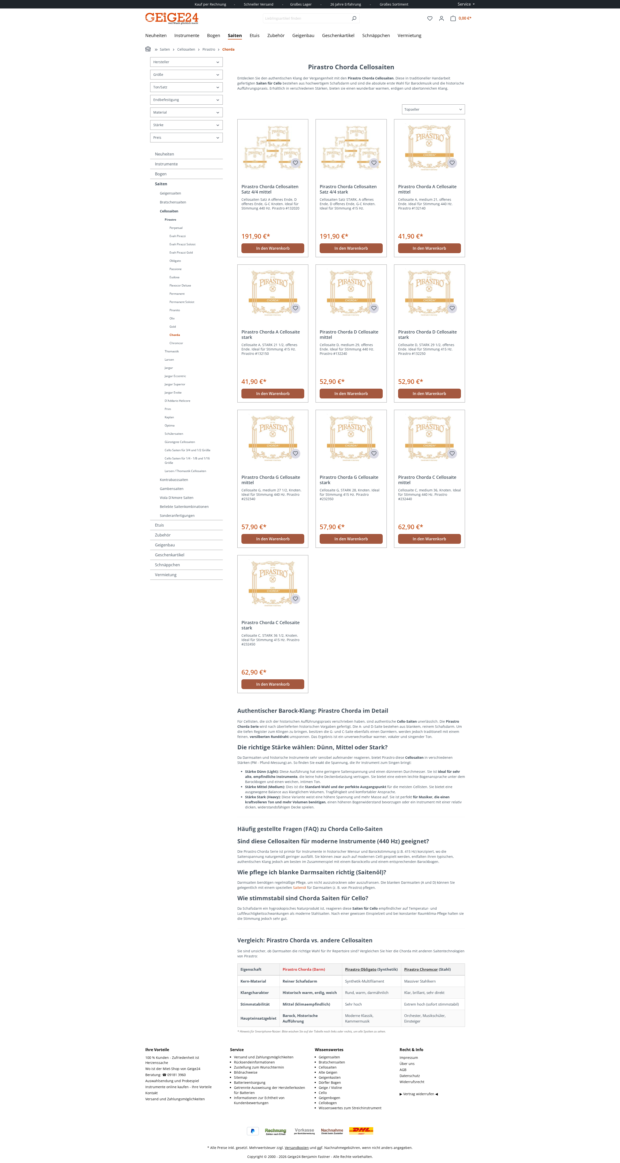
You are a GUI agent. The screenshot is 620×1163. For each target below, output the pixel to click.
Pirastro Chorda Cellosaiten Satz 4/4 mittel (269, 189)
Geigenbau (165, 545)
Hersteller (161, 62)
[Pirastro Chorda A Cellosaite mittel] (429, 147)
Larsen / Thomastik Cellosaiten (185, 471)
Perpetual (176, 228)
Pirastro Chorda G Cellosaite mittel (270, 479)
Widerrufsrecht (412, 1081)
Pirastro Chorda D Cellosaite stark (427, 334)
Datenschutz (410, 1075)
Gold (173, 327)
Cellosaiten (169, 211)
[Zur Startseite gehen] (172, 18)
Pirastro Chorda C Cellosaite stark (270, 625)
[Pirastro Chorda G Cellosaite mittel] (272, 438)
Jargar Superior (175, 384)
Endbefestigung (166, 99)
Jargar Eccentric (175, 376)
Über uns (407, 1063)
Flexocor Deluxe (180, 285)
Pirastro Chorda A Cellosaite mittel (427, 189)
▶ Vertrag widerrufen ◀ (419, 1094)
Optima (170, 425)
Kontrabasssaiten (174, 479)
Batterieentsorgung (249, 1082)
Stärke (158, 125)
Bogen (161, 174)
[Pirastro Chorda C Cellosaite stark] (272, 583)
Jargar (169, 368)
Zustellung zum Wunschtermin (259, 1067)
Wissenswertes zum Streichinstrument (350, 1108)
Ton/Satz (160, 87)
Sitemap (240, 1077)
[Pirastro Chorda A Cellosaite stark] (272, 293)
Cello (323, 1092)
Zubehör (163, 535)
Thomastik (172, 351)
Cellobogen (328, 1103)
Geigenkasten (330, 1077)
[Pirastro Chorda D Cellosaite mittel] (351, 293)
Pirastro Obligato (360, 969)
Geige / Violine (330, 1087)
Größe (158, 74)
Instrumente (166, 164)
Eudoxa (174, 277)
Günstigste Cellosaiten (180, 442)
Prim (168, 409)
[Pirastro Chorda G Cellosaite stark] (351, 438)
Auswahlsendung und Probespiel (172, 1080)
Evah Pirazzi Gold (181, 252)
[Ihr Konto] (441, 18)
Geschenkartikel (169, 555)
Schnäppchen (167, 564)
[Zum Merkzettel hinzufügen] (295, 163)
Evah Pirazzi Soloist (182, 244)
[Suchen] (354, 18)
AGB (403, 1069)
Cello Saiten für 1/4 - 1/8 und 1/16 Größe (187, 460)
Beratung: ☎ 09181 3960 (165, 1074)
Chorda (175, 335)
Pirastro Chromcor (421, 969)
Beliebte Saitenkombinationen (184, 506)
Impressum (409, 1057)
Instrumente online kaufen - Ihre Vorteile (178, 1087)
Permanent (177, 294)
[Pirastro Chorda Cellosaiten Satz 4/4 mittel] (272, 147)
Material (160, 112)
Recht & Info (411, 1049)
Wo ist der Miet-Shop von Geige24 (172, 1068)
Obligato (175, 261)
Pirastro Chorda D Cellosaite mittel (349, 334)
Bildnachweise (245, 1072)
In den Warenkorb (273, 248)
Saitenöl (300, 887)
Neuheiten (164, 154)
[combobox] (306, 18)
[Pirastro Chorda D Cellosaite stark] (429, 293)
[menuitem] (269, 1057)
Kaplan (169, 417)
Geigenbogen (329, 1097)
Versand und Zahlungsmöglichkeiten (175, 1099)
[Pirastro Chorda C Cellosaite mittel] (429, 438)
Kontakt (151, 1093)
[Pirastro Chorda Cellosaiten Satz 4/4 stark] (351, 147)
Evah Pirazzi (178, 236)
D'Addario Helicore (177, 401)
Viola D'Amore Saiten (177, 497)
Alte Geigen (328, 1072)
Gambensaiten (172, 488)
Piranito (175, 310)
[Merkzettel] (430, 18)
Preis (157, 137)
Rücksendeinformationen (254, 1062)
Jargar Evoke (173, 392)
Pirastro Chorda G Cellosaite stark (349, 479)
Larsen (169, 359)
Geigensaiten (170, 193)
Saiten (161, 183)
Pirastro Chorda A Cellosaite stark (270, 334)
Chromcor (176, 343)
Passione (176, 269)
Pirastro (170, 219)
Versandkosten (297, 1147)
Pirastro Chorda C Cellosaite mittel (427, 479)
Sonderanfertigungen (177, 515)
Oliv (172, 318)
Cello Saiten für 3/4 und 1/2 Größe (187, 450)
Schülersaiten (174, 434)
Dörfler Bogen (330, 1082)
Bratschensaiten (173, 202)
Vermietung (166, 574)
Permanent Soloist (182, 302)
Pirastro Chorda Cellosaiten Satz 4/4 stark (348, 189)
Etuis (159, 525)
